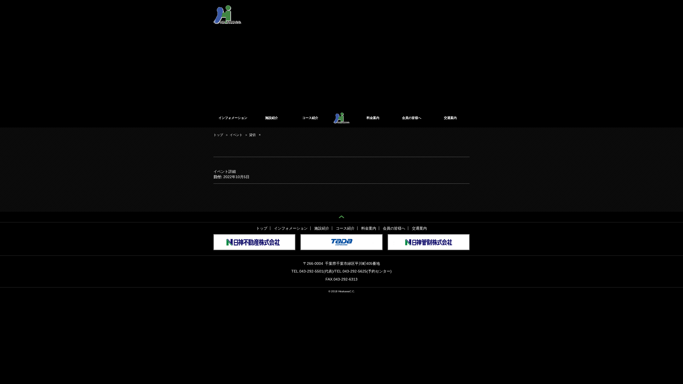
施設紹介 (271, 118)
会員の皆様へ (411, 118)
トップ (261, 228)
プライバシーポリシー (429, 10)
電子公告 (401, 10)
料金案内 (373, 118)
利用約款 (366, 10)
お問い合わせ (460, 10)
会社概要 (384, 10)
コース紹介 (310, 118)
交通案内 (450, 118)
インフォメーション (233, 118)
